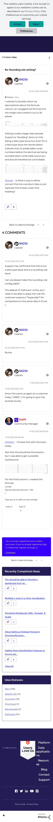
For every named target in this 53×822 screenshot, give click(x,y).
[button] (17, 24)
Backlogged (11, 709)
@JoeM (9, 180)
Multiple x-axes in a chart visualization (25, 598)
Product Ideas (10, 57)
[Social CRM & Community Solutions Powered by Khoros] (44, 816)
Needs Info (11, 694)
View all (9, 666)
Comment (10, 552)
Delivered (10, 714)
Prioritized (10, 704)
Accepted (10, 699)
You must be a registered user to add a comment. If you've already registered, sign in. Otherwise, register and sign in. (26, 544)
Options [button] (49, 57)
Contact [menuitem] (44, 774)
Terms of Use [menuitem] (20, 804)
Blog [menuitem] (44, 769)
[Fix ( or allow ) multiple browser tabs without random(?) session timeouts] (43, 225)
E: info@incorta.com (10, 748)
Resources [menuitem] (42, 762)
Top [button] (3, 815)
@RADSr (9, 442)
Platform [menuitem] (44, 742)
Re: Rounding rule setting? (20, 69)
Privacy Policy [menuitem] (32, 804)
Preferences (26, 31)
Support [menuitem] (44, 779)
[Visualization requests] (38, 225)
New (17, 97)
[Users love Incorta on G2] (27, 750)
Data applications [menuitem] (43, 751)
